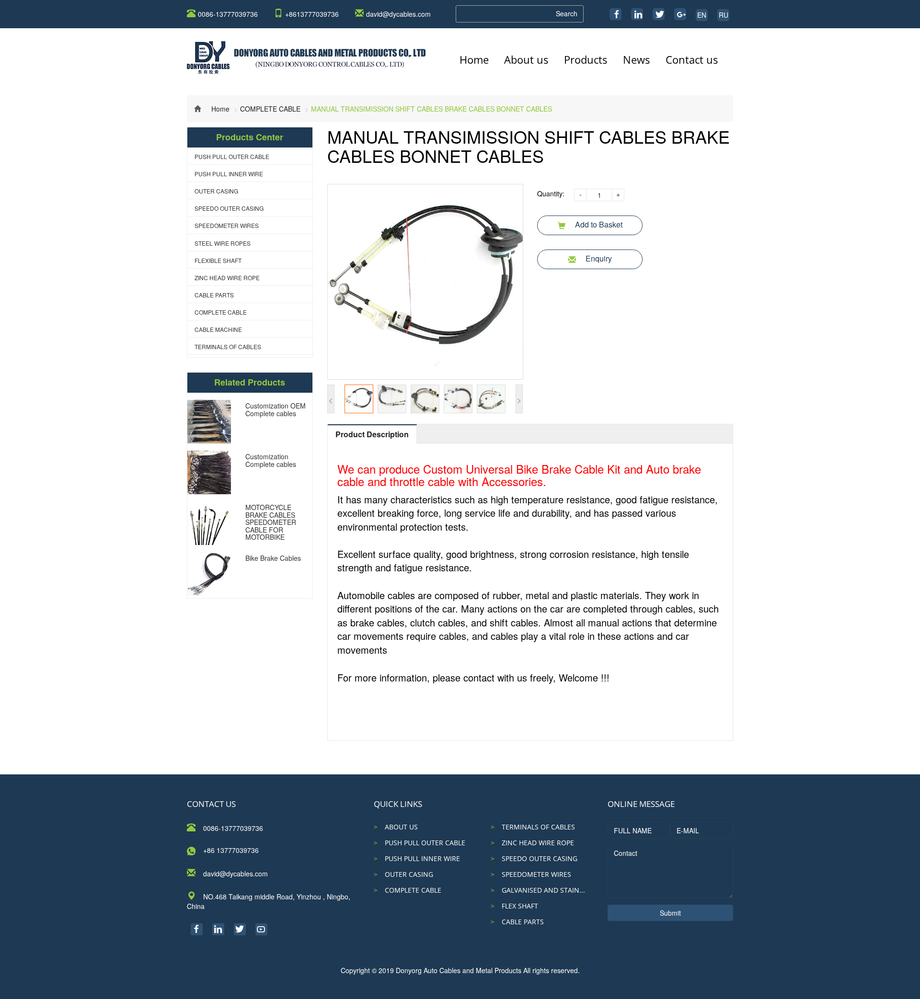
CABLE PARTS (214, 295)
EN (701, 15)
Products (586, 59)
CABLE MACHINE (218, 329)
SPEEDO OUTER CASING (229, 208)
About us (526, 59)
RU (723, 15)
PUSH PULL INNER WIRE (229, 174)
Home (474, 59)
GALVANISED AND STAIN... (543, 890)
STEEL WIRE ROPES (223, 243)
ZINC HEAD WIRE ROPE (227, 277)
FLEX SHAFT (520, 905)
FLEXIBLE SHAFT (218, 260)
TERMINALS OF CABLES (228, 346)
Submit (670, 913)
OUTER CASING (216, 191)
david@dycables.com (398, 14)
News (636, 59)
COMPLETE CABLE (270, 109)
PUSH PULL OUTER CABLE (232, 156)
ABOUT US (401, 826)
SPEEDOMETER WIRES (227, 225)
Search (566, 13)
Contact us (692, 59)
